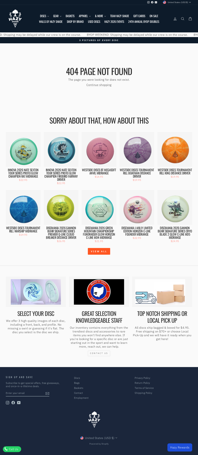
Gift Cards (139, 16)
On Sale (154, 16)
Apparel (83, 16)
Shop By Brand (75, 21)
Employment (81, 397)
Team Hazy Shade (119, 16)
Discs (43, 16)
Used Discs (94, 21)
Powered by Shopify (99, 443)
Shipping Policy (143, 393)
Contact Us (99, 353)
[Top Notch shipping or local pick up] (162, 292)
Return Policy (142, 382)
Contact (78, 393)
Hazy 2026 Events (114, 21)
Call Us (13, 449)
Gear (56, 16)
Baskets (70, 16)
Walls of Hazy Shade (50, 21)
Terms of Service (144, 388)
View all (99, 251)
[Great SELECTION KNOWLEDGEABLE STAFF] (99, 292)
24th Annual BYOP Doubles (143, 21)
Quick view (23, 163)
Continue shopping (99, 85)
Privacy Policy (142, 378)
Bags (77, 382)
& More (99, 16)
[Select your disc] (36, 292)
